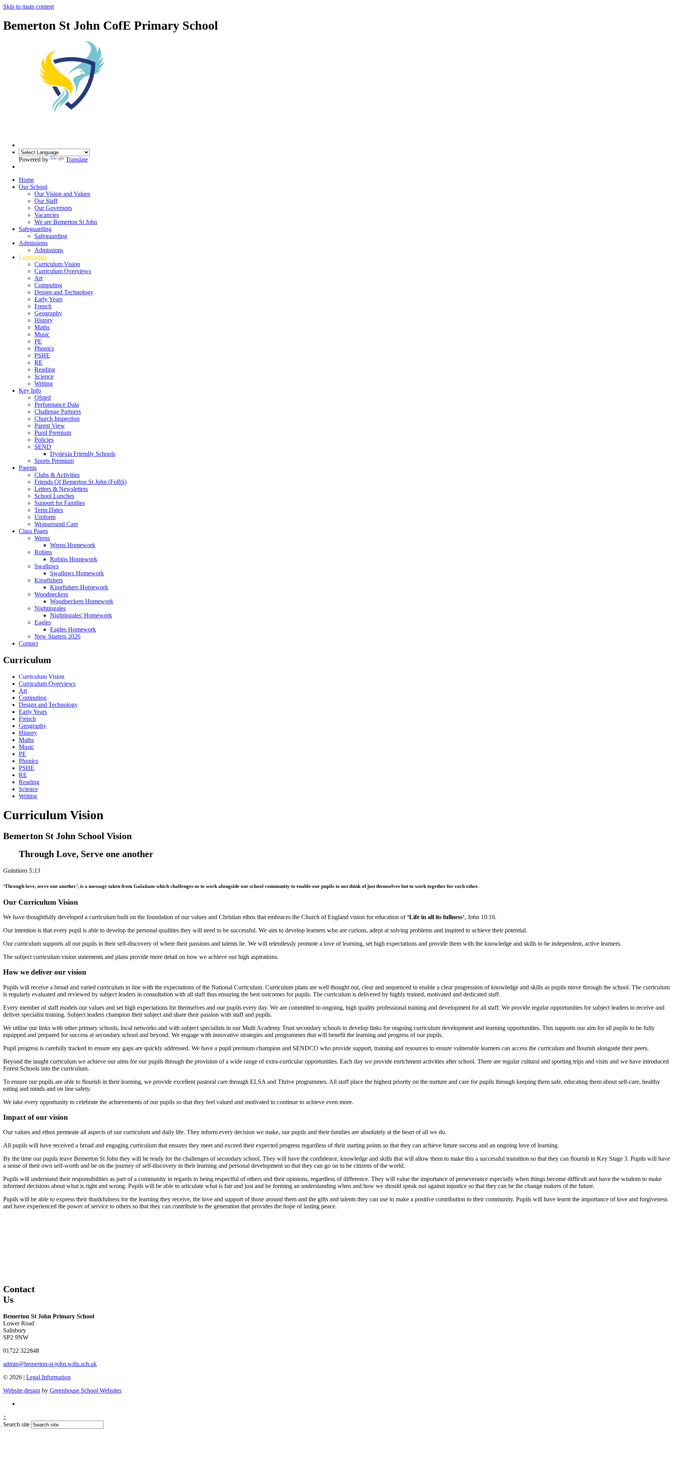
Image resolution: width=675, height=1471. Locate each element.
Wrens (42, 538)
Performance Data (56, 404)
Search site (16, 1424)
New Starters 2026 (57, 636)
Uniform (44, 517)
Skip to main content (28, 6)
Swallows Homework (77, 573)
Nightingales (50, 608)
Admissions (33, 243)
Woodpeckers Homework (81, 601)
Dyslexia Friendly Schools (82, 453)
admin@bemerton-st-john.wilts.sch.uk (50, 1364)
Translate (77, 159)
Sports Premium (54, 460)
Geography (48, 313)
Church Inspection (57, 418)
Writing (43, 383)
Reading (44, 369)
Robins (43, 552)
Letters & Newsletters (61, 489)
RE (38, 362)
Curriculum (33, 257)
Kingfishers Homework (79, 587)
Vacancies (46, 215)
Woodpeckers (51, 594)
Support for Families (59, 503)
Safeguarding (35, 229)
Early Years (48, 299)
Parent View (49, 425)
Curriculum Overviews (62, 271)
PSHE (42, 355)
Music (42, 334)
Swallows (46, 566)
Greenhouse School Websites (85, 1390)
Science (44, 376)
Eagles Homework (73, 629)
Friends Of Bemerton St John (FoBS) (80, 481)
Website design (21, 1390)
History (43, 320)
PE (38, 341)
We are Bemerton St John (65, 222)
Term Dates (48, 510)
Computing (48, 285)
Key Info (30, 390)
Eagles (42, 622)
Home (26, 179)
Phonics (44, 348)
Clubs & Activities (57, 474)
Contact (28, 643)
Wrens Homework (72, 545)
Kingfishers (48, 580)
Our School (33, 186)
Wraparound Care (56, 524)
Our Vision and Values (62, 193)
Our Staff (45, 200)
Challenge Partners (57, 411)
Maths (42, 327)
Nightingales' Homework (81, 615)
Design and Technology (63, 292)
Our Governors (53, 208)
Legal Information (48, 1377)
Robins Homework (73, 559)
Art (38, 278)
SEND (42, 446)
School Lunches (54, 496)
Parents (28, 467)
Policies (44, 439)
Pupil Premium (52, 432)
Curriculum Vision (57, 264)
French (43, 306)
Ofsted (42, 397)
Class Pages (33, 531)
